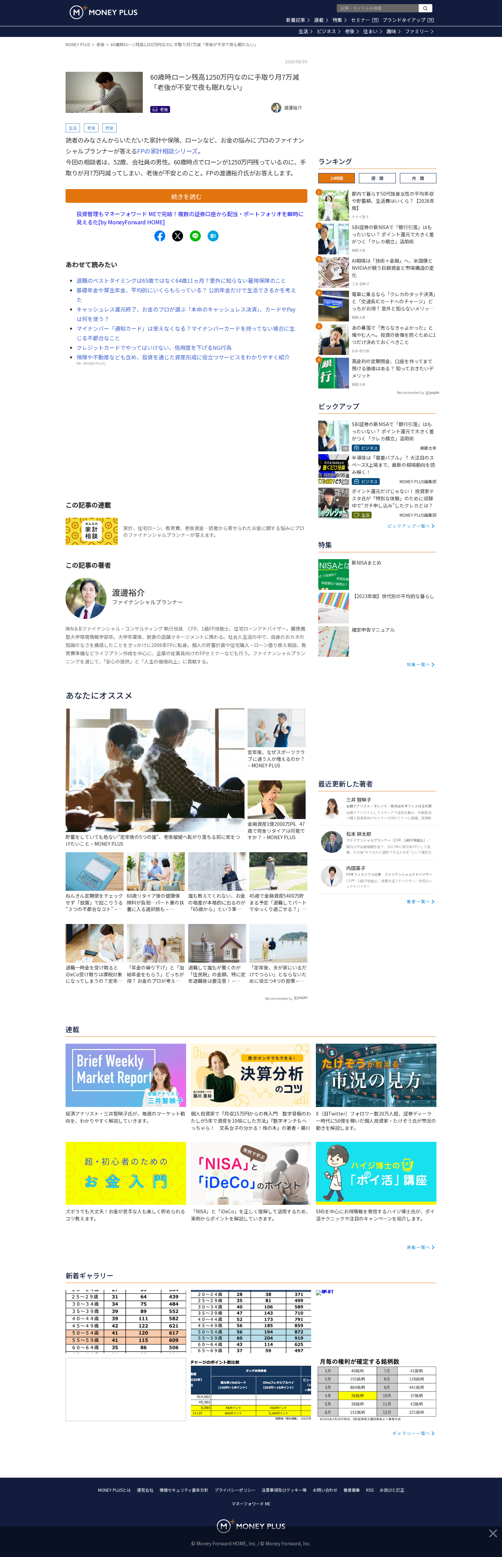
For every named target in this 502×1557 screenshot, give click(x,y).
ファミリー (417, 31)
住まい (370, 31)
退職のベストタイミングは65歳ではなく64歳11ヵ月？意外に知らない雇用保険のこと (181, 280)
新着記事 (295, 19)
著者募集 (352, 1490)
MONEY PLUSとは (114, 1490)
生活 (303, 31)
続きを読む (186, 196)
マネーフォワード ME (251, 1503)
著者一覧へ (419, 901)
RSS (370, 1490)
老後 (349, 31)
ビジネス (326, 31)
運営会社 (145, 1490)
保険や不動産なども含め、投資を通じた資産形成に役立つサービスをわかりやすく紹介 (183, 357)
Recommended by (278, 998)
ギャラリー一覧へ (411, 1433)
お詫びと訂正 (392, 1490)
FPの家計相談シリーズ (167, 150)
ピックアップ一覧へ (409, 526)
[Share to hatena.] (213, 235)
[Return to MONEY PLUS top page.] (103, 12)
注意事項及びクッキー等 (284, 1490)
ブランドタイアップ (407, 19)
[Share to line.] (195, 235)
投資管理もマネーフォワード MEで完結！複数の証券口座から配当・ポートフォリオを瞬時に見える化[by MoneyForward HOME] (190, 218)
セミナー (364, 19)
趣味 (391, 31)
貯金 (110, 128)
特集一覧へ (419, 664)
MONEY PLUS (78, 44)
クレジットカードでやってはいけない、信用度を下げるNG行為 (154, 347)
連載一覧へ (419, 1247)
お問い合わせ (325, 1490)
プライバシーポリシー (234, 1490)
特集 (337, 19)
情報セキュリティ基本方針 (183, 1490)
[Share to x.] (177, 235)
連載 (319, 19)
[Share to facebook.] (159, 235)
